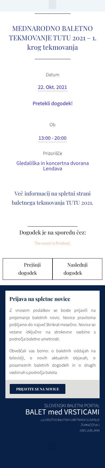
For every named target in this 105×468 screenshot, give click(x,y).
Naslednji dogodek (76, 268)
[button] (52, 4)
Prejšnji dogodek (29, 268)
